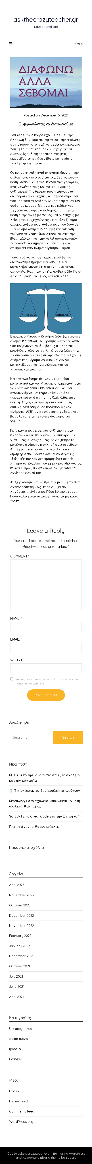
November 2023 (21, 895)
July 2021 (16, 976)
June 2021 (16, 986)
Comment (19, 556)
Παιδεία (16, 1059)
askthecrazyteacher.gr (45, 19)
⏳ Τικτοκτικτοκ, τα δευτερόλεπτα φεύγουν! (45, 790)
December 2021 (21, 956)
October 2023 (20, 905)
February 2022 (20, 936)
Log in (14, 1091)
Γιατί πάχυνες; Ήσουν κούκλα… (34, 826)
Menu (79, 43)
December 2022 (21, 915)
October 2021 (19, 966)
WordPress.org (21, 1121)
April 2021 (16, 997)
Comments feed (21, 1111)
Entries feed (18, 1101)
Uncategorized (20, 1028)
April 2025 (16, 885)
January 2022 (19, 946)
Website (17, 660)
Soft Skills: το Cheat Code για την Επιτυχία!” (44, 816)
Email (16, 639)
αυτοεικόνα (18, 1039)
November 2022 (21, 925)
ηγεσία (15, 1049)
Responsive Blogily (36, 1157)
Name (16, 618)
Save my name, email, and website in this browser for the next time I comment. (47, 681)
